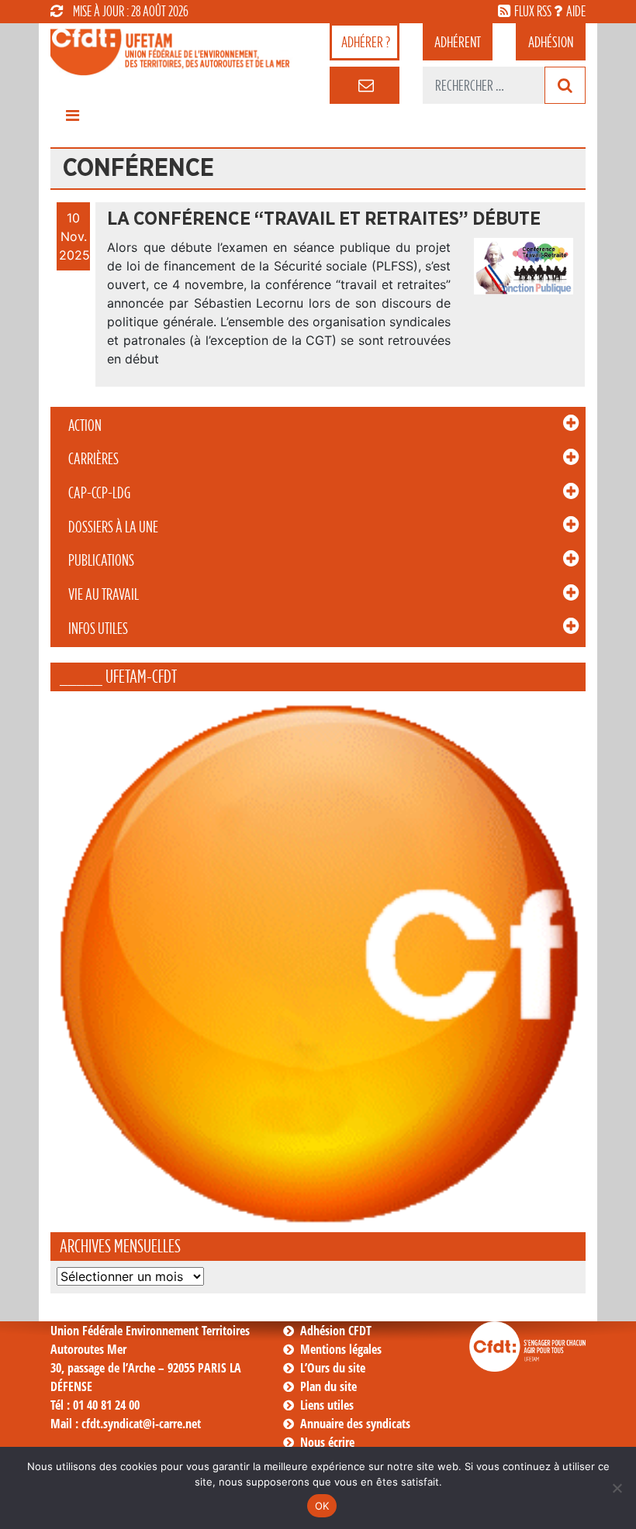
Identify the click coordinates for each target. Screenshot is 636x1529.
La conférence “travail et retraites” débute (324, 219)
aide (576, 11)
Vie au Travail (103, 594)
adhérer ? (365, 41)
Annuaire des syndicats (355, 1423)
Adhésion (550, 41)
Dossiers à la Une (113, 526)
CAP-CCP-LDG (99, 492)
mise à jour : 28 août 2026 (130, 11)
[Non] (616, 1488)
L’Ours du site (332, 1367)
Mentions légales (341, 1349)
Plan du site (328, 1386)
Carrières (93, 458)
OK (322, 1506)
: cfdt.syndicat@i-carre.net (125, 1423)
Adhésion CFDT (336, 1330)
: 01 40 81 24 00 (95, 1405)
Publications (101, 560)
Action (85, 425)
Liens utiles (327, 1405)
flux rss (532, 11)
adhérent (457, 41)
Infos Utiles (98, 628)
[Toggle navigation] (72, 119)
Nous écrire (327, 1442)
